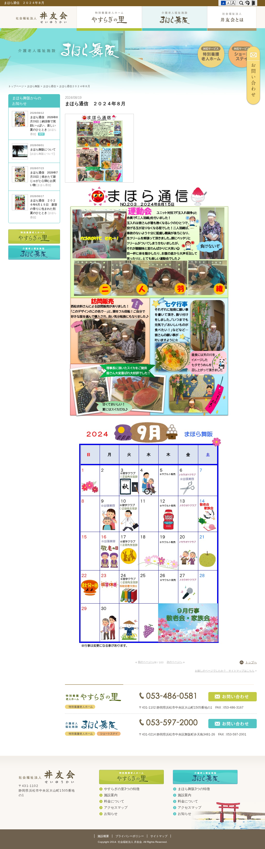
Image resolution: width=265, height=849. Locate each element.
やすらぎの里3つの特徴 (121, 789)
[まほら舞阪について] (20, 158)
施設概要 (103, 836)
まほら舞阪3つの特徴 (194, 789)
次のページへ (174, 661)
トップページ (16, 86)
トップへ (251, 662)
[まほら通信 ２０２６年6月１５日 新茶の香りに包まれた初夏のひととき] (20, 209)
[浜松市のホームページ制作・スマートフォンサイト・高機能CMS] (247, 3)
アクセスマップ (116, 807)
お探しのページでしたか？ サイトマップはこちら (224, 670)
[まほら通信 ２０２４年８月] (99, 181)
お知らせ (110, 814)
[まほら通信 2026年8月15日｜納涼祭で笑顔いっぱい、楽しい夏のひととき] (20, 126)
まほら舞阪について (43, 149)
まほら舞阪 (174, 18)
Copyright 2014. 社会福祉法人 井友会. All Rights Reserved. (132, 841)
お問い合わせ (255, 76)
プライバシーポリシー (129, 836)
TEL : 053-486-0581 (168, 695)
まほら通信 (49, 86)
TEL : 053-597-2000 (168, 722)
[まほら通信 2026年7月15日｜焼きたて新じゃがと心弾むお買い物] (20, 181)
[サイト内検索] (241, 3)
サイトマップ (158, 836)
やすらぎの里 (109, 18)
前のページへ (145, 661)
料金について (114, 801)
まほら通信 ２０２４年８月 (24, 3)
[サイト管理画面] (253, 3)
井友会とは (231, 18)
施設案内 (110, 795)
